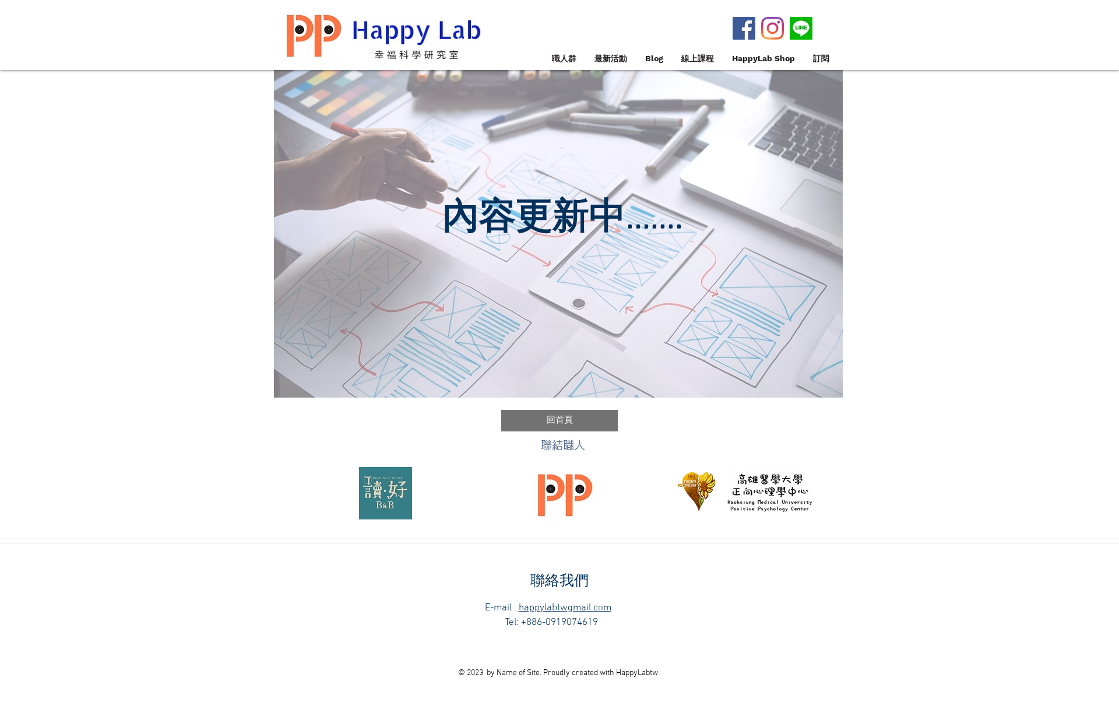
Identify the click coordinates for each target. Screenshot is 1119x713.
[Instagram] (772, 28)
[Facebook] (744, 28)
